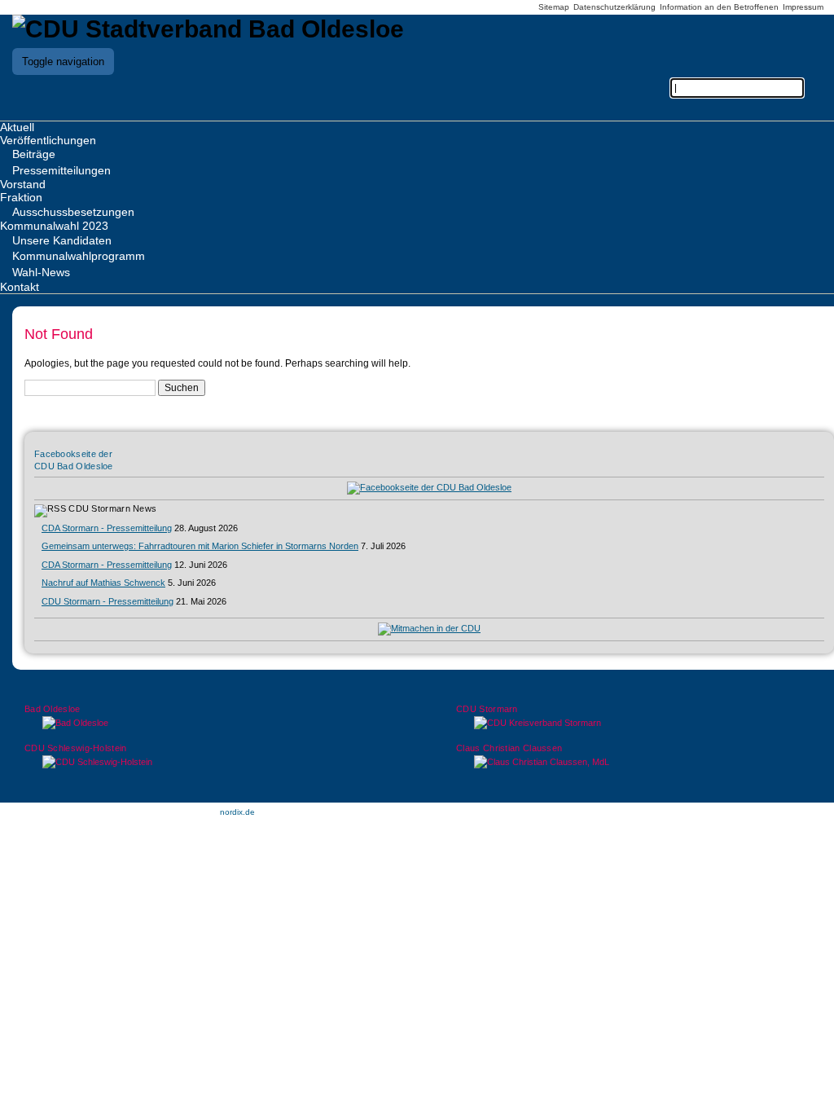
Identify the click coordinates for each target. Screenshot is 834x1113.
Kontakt (19, 286)
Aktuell (17, 127)
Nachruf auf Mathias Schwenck (103, 582)
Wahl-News (41, 272)
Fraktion (21, 197)
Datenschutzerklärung (614, 6)
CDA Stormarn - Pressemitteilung (107, 528)
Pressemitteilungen (61, 170)
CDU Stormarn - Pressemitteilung (107, 601)
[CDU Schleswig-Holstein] (201, 762)
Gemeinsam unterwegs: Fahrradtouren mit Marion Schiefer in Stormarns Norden (200, 546)
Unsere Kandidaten (62, 240)
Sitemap (553, 6)
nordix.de (237, 811)
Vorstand (23, 184)
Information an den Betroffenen (719, 6)
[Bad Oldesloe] (201, 723)
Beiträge (33, 154)
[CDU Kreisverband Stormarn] (633, 723)
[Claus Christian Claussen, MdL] (633, 762)
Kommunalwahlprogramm (78, 255)
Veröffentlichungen (48, 140)
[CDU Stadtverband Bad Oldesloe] (208, 28)
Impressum (803, 6)
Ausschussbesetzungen (73, 211)
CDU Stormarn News (112, 508)
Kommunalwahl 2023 (54, 225)
